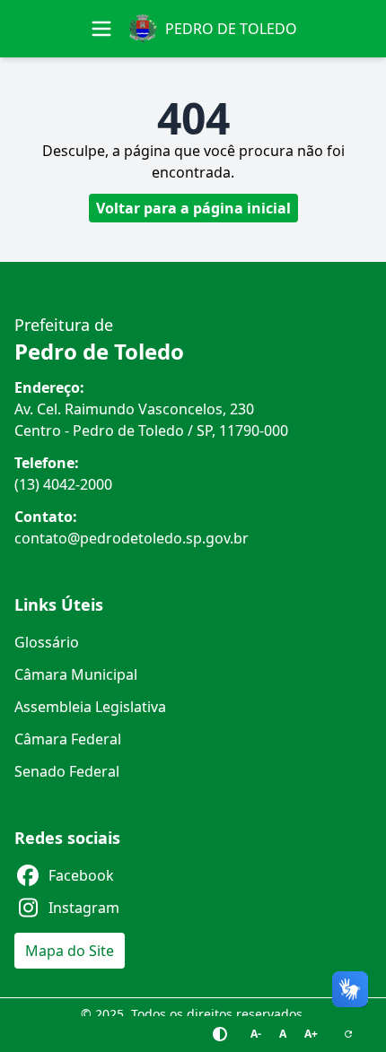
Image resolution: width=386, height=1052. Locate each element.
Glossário (46, 642)
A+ (311, 1033)
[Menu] (101, 28)
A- (255, 1033)
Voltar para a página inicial (193, 208)
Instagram (83, 907)
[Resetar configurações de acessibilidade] (348, 1034)
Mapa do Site (69, 951)
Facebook (81, 875)
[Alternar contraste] (220, 1034)
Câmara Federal (67, 739)
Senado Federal (66, 771)
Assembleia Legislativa (90, 707)
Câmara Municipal (75, 674)
